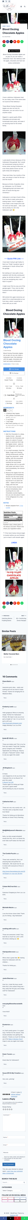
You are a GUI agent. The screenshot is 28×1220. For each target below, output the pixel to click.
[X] (6, 1)
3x (11, 410)
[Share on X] (11, 41)
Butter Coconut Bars (11, 654)
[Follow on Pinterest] (8, 1198)
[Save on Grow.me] (7, 45)
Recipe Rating (6, 1107)
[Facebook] (3, 1)
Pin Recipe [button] (14, 373)
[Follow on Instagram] (8, 1201)
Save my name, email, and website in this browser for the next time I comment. (14, 1158)
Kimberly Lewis (7, 707)
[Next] (23, 649)
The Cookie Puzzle (9, 853)
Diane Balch (6, 681)
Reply (5, 697)
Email (5, 1145)
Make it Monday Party (15, 1039)
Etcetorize (6, 1024)
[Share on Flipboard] (14, 41)
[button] (4, 364)
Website (5, 1152)
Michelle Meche (8, 907)
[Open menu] (21, 6)
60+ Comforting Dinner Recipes (21, 618)
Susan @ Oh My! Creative (11, 1073)
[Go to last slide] (4, 649)
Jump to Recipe (14, 51)
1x (4, 410)
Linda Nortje (7, 36)
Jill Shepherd (7, 768)
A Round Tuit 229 (7, 782)
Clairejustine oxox (8, 952)
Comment (6, 1115)
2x (8, 410)
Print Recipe (15, 369)
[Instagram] (9, 1)
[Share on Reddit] (18, 41)
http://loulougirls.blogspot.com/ (12, 723)
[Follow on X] (20, 1201)
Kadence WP (14, 1215)
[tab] (10, 664)
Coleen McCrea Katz (9, 886)
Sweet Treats (6, 26)
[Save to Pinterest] (4, 41)
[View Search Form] (24, 6)
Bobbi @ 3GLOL (8, 738)
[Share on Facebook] (7, 41)
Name (5, 1137)
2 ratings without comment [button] (16, 1094)
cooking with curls (9, 929)
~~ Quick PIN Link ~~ (14, 258)
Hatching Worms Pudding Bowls (7, 618)
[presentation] (14, 643)
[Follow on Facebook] (20, 1198)
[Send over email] (4, 45)
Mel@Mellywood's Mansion (12, 830)
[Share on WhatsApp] (21, 41)
